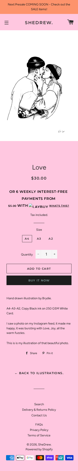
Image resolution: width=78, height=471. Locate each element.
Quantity (27, 254)
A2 (51, 238)
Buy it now (39, 280)
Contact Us (39, 415)
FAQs (39, 424)
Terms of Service (39, 435)
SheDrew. (39, 22)
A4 (27, 238)
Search (39, 404)
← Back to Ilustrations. (39, 373)
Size (39, 230)
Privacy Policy (39, 430)
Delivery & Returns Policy (39, 410)
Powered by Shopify (39, 449)
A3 (39, 238)
